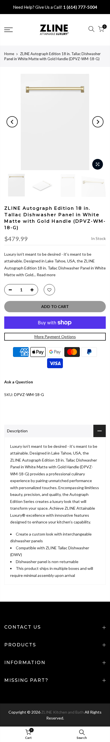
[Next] (98, 121)
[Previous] (12, 121)
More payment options (55, 336)
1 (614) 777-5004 (80, 7)
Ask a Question (18, 381)
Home (9, 53)
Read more (46, 274)
